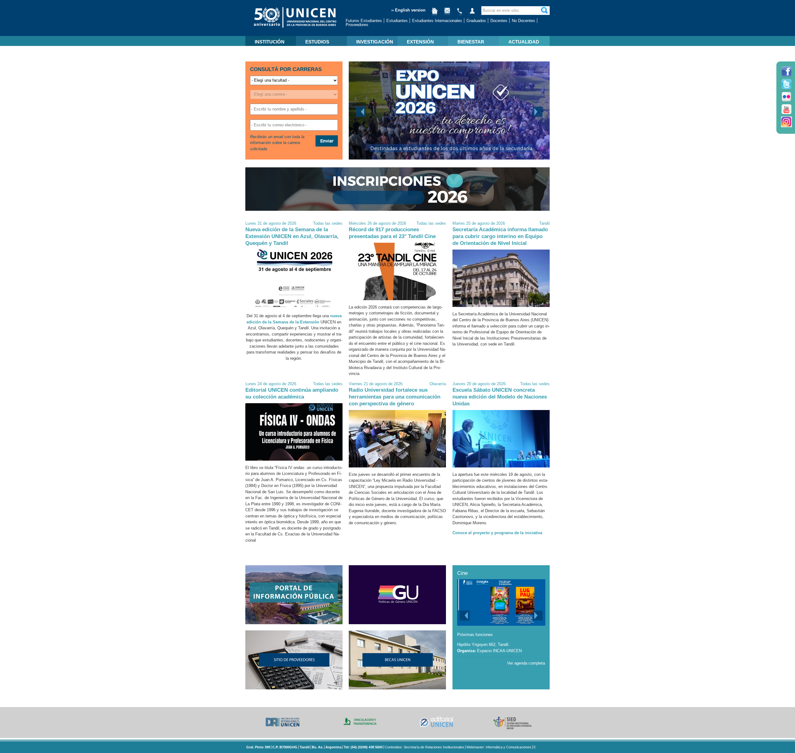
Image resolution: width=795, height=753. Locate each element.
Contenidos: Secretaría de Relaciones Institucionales (424, 747)
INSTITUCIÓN (269, 41)
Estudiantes (397, 20)
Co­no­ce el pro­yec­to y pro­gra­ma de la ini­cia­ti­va (497, 532)
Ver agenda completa (526, 663)
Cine (462, 573)
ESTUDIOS (317, 41)
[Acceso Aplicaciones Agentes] (472, 13)
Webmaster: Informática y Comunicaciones (498, 747)
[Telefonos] (460, 13)
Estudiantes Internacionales (437, 20)
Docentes (498, 20)
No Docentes (523, 20)
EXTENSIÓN (420, 41)
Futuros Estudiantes (364, 20)
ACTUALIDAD (523, 41)
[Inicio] (435, 13)
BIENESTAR (470, 41)
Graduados (476, 20)
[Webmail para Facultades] (447, 13)
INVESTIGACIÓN (374, 41)
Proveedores (357, 24)
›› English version (408, 10)
